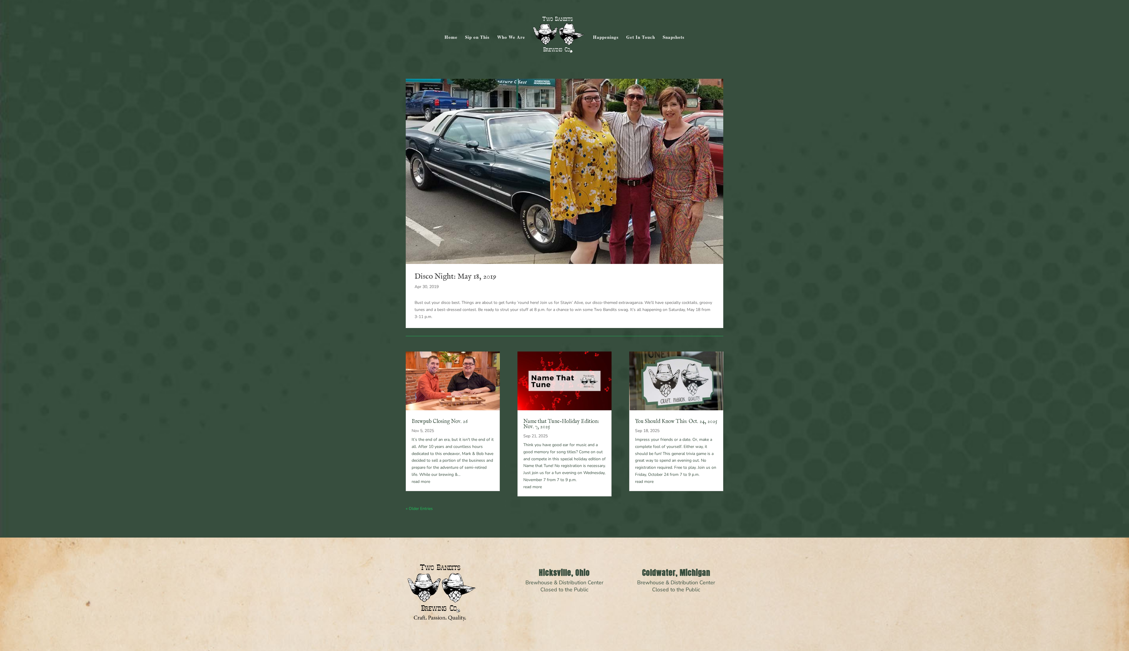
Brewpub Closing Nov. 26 (440, 421)
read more (421, 481)
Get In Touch (640, 37)
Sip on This (477, 37)
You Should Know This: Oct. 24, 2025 (676, 421)
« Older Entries (419, 508)
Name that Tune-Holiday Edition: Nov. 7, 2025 (561, 424)
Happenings (606, 37)
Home (451, 37)
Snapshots (673, 37)
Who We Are (511, 37)
